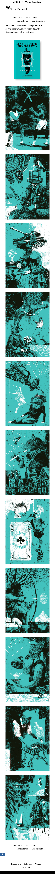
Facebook (26, 867)
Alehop (38, 864)
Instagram (16, 864)
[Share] (2, 854)
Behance (28, 864)
